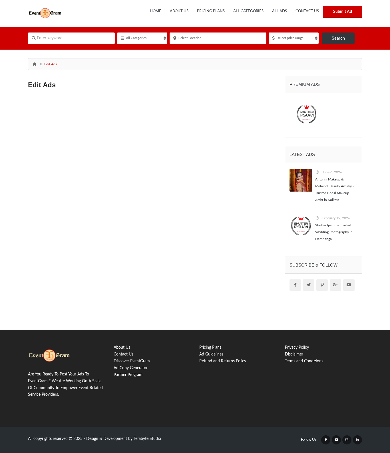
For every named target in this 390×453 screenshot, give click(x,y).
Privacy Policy (297, 348)
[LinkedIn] (357, 439)
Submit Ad (342, 12)
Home (155, 11)
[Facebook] (325, 439)
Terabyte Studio (147, 439)
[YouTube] (336, 439)
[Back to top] (371, 417)
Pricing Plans (211, 11)
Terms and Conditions (304, 361)
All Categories (248, 11)
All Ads (279, 11)
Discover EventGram (132, 361)
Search (338, 38)
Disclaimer (294, 354)
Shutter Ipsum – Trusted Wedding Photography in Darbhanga (334, 232)
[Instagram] (346, 439)
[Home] (35, 64)
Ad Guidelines (211, 354)
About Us (179, 11)
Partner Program (128, 375)
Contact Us (307, 11)
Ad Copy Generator (131, 368)
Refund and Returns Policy (222, 361)
